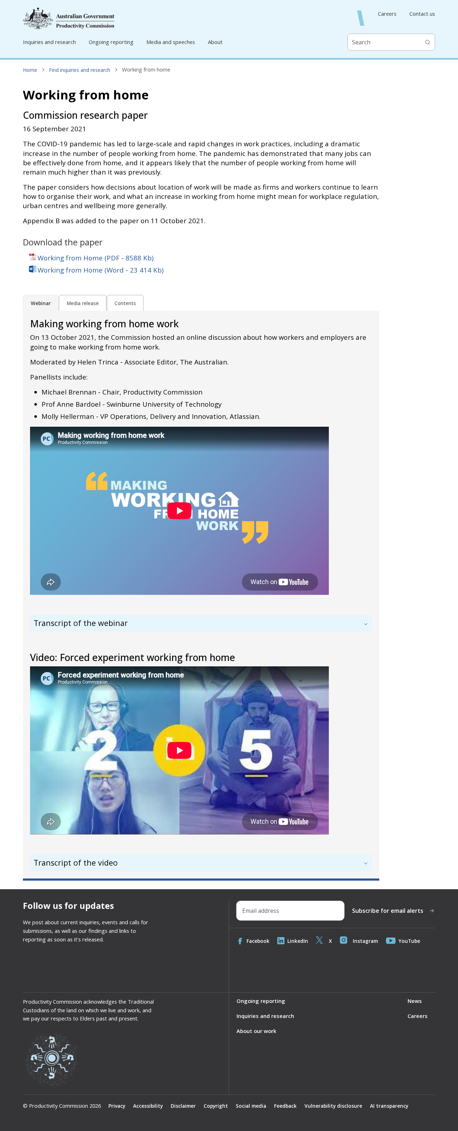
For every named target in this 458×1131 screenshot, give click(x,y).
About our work (256, 1030)
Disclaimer (183, 1105)
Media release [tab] (83, 303)
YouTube (409, 940)
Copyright (216, 1105)
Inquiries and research (49, 41)
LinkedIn (297, 940)
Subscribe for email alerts (387, 911)
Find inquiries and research (79, 70)
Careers (387, 13)
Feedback (285, 1105)
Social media (251, 1105)
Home (30, 70)
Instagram (365, 940)
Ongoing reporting (111, 41)
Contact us (422, 13)
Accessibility (148, 1105)
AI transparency (389, 1105)
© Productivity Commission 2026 (62, 1105)
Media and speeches (170, 41)
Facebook (258, 940)
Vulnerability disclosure (333, 1105)
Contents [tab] (125, 303)
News (415, 1000)
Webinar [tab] (41, 303)
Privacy (116, 1105)
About (215, 41)
